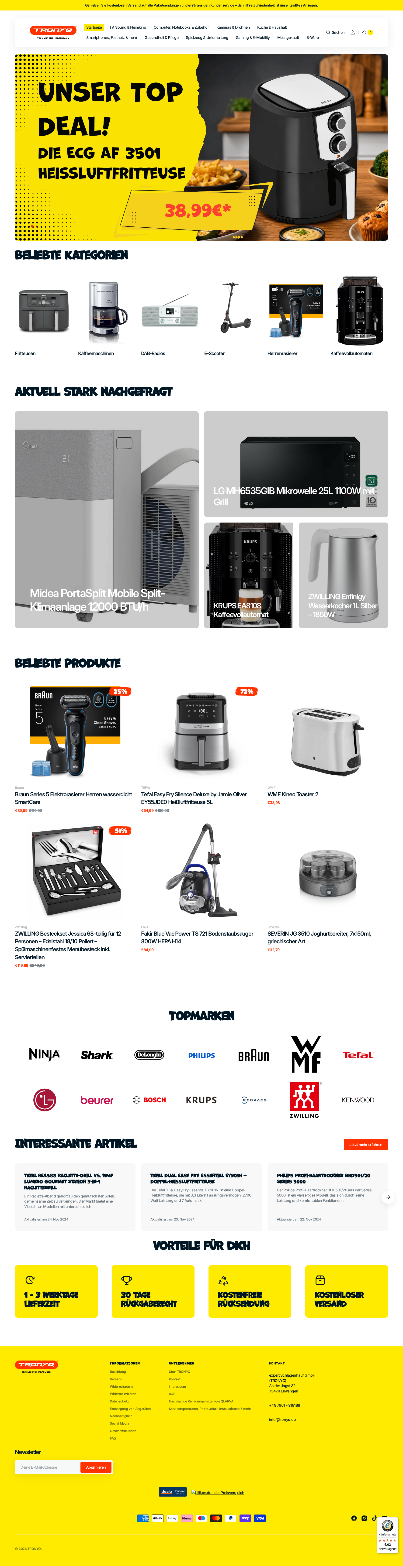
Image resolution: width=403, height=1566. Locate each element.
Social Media (119, 1423)
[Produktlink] (75, 748)
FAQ (113, 1438)
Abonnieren (96, 1467)
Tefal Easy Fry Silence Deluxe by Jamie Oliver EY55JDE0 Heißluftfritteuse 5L (194, 798)
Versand (116, 1379)
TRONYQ (34, 1549)
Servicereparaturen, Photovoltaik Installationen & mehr (210, 1409)
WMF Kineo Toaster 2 (293, 794)
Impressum (177, 1386)
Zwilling (21, 927)
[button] (335, 32)
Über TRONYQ (179, 1372)
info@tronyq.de (282, 1419)
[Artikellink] (75, 1197)
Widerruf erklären (123, 1394)
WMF (271, 788)
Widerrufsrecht (121, 1386)
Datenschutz (119, 1401)
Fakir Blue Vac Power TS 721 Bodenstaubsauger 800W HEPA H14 (197, 937)
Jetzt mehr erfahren (365, 1144)
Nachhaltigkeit (121, 1416)
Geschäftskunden (123, 1431)
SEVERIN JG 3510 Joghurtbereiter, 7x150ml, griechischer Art (319, 937)
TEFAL (146, 788)
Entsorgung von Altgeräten (130, 1409)
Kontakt (175, 1379)
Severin (273, 927)
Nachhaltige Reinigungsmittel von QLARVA (201, 1401)
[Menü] (395, 1520)
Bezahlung (118, 1372)
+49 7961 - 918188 (284, 1405)
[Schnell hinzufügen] (26, 768)
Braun (19, 788)
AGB (172, 1394)
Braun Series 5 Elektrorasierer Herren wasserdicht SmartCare (73, 798)
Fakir (145, 927)
